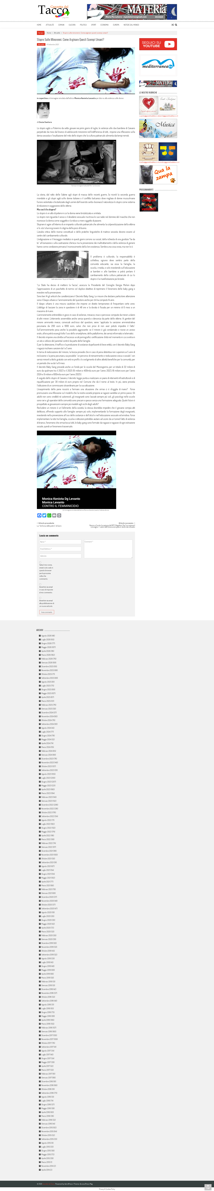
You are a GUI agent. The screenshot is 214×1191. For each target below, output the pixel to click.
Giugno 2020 (46, 920)
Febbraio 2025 (47, 705)
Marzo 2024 (45, 747)
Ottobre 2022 (46, 812)
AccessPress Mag (86, 1184)
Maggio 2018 (46, 1016)
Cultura (72, 25)
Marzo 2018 (45, 1024)
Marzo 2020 (46, 931)
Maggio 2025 (46, 693)
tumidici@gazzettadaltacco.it (168, 162)
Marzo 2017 (45, 1070)
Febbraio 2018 (46, 1027)
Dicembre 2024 (47, 712)
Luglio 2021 (45, 870)
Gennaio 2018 (46, 1031)
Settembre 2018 (47, 1000)
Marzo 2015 (45, 1162)
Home (39, 25)
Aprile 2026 (45, 651)
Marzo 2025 (46, 701)
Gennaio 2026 (46, 662)
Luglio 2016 (45, 1100)
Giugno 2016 (46, 1104)
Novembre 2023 (47, 762)
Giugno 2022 (46, 828)
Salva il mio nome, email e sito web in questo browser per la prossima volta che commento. (46, 572)
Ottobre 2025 (46, 674)
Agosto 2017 (46, 1050)
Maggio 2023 (46, 785)
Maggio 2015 (46, 1154)
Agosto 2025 (46, 682)
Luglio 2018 (45, 1008)
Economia (105, 25)
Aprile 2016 (45, 1112)
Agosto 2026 (46, 635)
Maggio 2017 (46, 1062)
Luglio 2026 (46, 639)
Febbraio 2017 (46, 1073)
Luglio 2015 (45, 1147)
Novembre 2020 (47, 901)
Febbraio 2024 (46, 751)
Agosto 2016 (46, 1097)
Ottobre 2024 (46, 720)
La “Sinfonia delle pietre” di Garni (49, 526)
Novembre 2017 (47, 1039)
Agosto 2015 (46, 1143)
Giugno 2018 (46, 1012)
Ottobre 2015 (46, 1135)
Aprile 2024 (45, 743)
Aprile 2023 (45, 789)
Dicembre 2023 (47, 758)
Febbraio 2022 (47, 843)
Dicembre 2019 (47, 943)
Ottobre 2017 (46, 1043)
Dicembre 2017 (47, 1035)
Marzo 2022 (46, 839)
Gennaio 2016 (46, 1123)
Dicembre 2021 (47, 851)
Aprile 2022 (45, 835)
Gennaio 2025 (46, 708)
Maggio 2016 (46, 1108)
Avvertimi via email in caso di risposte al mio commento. (46, 590)
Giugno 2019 (46, 966)
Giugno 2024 (46, 735)
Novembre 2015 (47, 1131)
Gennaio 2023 (46, 801)
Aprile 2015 (45, 1158)
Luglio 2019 (45, 962)
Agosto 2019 (46, 958)
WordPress (69, 1184)
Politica (83, 25)
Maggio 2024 (46, 739)
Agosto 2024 (46, 728)
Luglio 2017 (45, 1054)
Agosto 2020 (46, 912)
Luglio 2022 (45, 824)
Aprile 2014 (45, 1170)
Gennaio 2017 (46, 1077)
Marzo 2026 (46, 655)
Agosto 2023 (46, 774)
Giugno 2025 (46, 689)
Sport (93, 25)
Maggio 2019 (46, 970)
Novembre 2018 (47, 993)
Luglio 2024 (45, 731)
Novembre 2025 (47, 670)
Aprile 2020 (45, 927)
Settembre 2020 (47, 908)
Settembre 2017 (47, 1047)
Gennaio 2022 (46, 847)
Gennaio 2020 (46, 939)
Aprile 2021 (45, 881)
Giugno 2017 (46, 1058)
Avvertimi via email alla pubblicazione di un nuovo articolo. (46, 603)
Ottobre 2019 (46, 951)
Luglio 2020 (46, 916)
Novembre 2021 (47, 854)
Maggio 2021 (46, 878)
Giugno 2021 (46, 874)
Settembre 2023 (47, 770)
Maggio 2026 (46, 647)
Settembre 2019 (47, 954)
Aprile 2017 (45, 1066)
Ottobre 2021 (46, 858)
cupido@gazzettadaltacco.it (148, 116)
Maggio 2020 (46, 924)
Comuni (61, 25)
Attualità (50, 25)
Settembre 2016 (47, 1093)
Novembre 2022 (47, 808)
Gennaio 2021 (46, 893)
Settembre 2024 (47, 724)
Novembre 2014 (47, 1166)
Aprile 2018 (45, 1020)
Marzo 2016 (45, 1116)
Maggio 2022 (46, 831)
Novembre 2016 (47, 1085)
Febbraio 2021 (46, 889)
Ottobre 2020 (46, 904)
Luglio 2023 (45, 778)
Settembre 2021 (47, 862)
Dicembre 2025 (47, 666)
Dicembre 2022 (47, 805)
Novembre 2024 (47, 716)
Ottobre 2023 (46, 766)
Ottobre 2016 (46, 1089)
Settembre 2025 (47, 678)
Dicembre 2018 (47, 989)
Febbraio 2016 (46, 1120)
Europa (116, 25)
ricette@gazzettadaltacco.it (148, 162)
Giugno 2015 (46, 1150)
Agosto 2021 (46, 866)
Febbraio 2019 (46, 981)
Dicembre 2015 (47, 1127)
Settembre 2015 (47, 1139)
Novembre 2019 (47, 947)
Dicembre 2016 (47, 1081)
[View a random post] (173, 24)
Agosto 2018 (46, 1004)
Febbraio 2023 (47, 797)
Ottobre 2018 (46, 997)
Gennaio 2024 (46, 755)
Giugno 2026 (46, 643)
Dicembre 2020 (47, 897)
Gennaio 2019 (46, 985)
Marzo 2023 (46, 793)
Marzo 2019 (45, 977)
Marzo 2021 (45, 885)
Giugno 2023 (46, 781)
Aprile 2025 (45, 697)
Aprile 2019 (45, 974)
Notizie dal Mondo (131, 25)
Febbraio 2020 (47, 935)
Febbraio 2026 (47, 658)
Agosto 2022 (46, 820)
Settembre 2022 (47, 816)
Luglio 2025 (45, 685)
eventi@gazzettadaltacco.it (168, 116)
